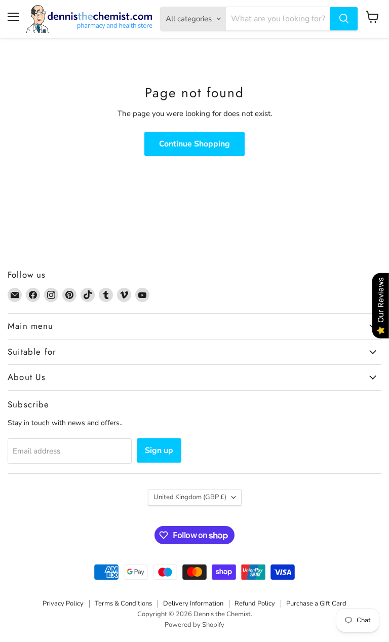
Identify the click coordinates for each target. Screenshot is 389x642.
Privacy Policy (63, 603)
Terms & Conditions (123, 603)
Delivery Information (193, 603)
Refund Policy (255, 603)
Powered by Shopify (194, 624)
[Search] (344, 18)
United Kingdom (189, 497)
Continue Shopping (194, 143)
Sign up (159, 450)
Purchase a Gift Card (316, 603)
